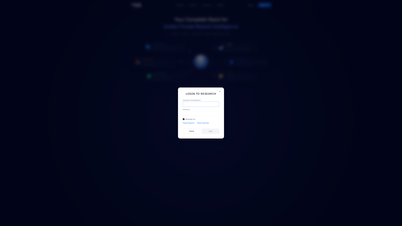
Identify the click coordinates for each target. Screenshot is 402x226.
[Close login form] (220, 91)
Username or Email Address (192, 100)
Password (186, 109)
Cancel (191, 131)
